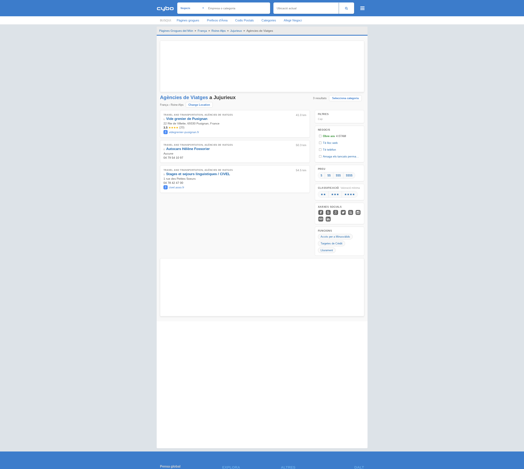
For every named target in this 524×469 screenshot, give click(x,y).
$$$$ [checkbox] (349, 175)
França (202, 30)
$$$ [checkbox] (338, 175)
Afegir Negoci (293, 20)
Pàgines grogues (188, 20)
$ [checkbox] (321, 175)
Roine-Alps (218, 30)
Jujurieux (236, 30)
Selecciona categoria (345, 98)
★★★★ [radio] (349, 194)
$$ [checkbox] (329, 175)
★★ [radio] (323, 194)
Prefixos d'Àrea (217, 20)
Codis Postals (244, 20)
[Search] (346, 8)
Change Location (199, 104)
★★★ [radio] (335, 194)
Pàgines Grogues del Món (176, 30)
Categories (268, 20)
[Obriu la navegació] (362, 8)
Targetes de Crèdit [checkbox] (331, 243)
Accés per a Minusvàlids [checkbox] (335, 236)
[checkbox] (339, 136)
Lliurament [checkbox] (327, 250)
